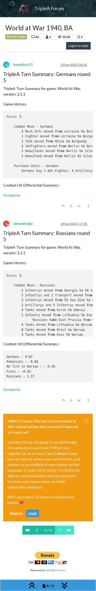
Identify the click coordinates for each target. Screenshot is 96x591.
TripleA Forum (49, 8)
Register (16, 513)
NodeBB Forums (55, 570)
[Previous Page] (37, 530)
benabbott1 (23, 65)
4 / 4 (48, 530)
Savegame (11, 195)
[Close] (87, 421)
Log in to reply (78, 46)
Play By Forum (16, 36)
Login (33, 513)
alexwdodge (23, 224)
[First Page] (27, 530)
